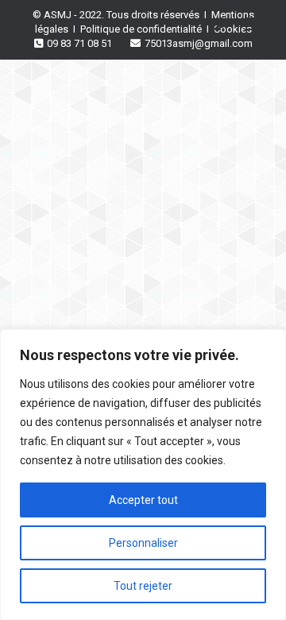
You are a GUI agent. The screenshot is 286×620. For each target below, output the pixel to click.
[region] (143, 474)
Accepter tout (143, 500)
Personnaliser (143, 543)
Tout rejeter (143, 585)
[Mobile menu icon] (253, 24)
